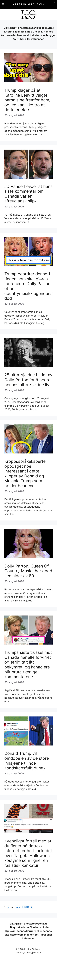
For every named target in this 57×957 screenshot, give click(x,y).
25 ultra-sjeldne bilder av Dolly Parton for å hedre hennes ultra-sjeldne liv (28, 379)
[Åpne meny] (3, 4)
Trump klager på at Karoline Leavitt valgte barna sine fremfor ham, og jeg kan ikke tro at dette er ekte (27, 100)
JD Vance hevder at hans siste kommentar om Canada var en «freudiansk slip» (28, 194)
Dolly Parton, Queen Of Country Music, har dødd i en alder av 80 (28, 571)
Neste (27, 906)
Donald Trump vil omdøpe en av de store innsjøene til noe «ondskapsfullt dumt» (26, 760)
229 (18, 906)
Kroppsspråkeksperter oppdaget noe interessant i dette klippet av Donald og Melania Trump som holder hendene (25, 473)
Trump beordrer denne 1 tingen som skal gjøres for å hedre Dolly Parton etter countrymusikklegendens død (28, 286)
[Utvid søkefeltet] (54, 4)
